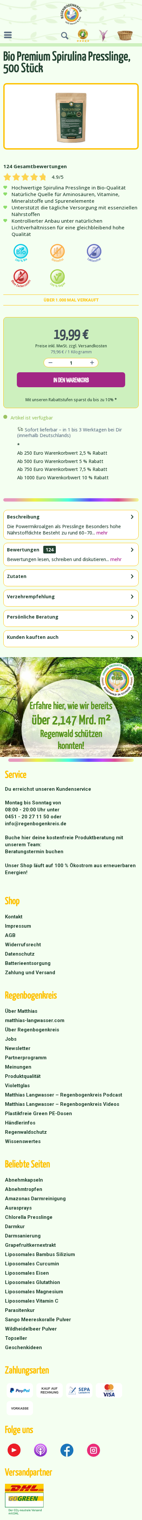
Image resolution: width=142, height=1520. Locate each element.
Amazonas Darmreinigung (35, 1199)
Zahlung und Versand (30, 973)
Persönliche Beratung (32, 617)
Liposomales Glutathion (32, 1282)
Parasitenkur (20, 1310)
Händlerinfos (20, 1123)
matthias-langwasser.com (34, 1020)
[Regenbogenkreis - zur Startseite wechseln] (71, 14)
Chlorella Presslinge (29, 1217)
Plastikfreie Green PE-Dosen (38, 1113)
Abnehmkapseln (24, 1180)
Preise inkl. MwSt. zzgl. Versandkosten (71, 346)
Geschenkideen (23, 1347)
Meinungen (18, 1067)
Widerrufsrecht (23, 945)
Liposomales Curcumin (32, 1264)
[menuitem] (9, 35)
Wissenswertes (23, 1141)
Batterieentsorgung (28, 963)
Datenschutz (20, 954)
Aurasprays (18, 1208)
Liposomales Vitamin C (31, 1301)
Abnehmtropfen (23, 1189)
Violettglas (17, 1086)
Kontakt (13, 917)
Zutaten (16, 576)
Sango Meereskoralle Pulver (38, 1320)
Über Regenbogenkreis (32, 1030)
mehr (101, 532)
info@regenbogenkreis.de (35, 824)
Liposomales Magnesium (34, 1292)
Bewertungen (23, 549)
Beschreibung (23, 517)
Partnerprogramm (26, 1058)
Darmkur (15, 1226)
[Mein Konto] (103, 36)
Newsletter (17, 1048)
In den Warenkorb (71, 380)
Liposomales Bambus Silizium (40, 1254)
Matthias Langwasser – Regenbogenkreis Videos (62, 1104)
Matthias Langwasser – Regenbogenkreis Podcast (63, 1095)
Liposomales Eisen (27, 1273)
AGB (10, 935)
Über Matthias (21, 1011)
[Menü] (9, 35)
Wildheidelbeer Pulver (31, 1329)
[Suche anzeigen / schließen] (65, 36)
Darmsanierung (23, 1236)
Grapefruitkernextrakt (30, 1245)
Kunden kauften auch (32, 637)
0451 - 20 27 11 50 (28, 817)
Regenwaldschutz (26, 1132)
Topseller (16, 1338)
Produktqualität (23, 1076)
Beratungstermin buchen (34, 852)
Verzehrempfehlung (31, 596)
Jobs (11, 1039)
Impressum (18, 926)
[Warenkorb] (126, 36)
